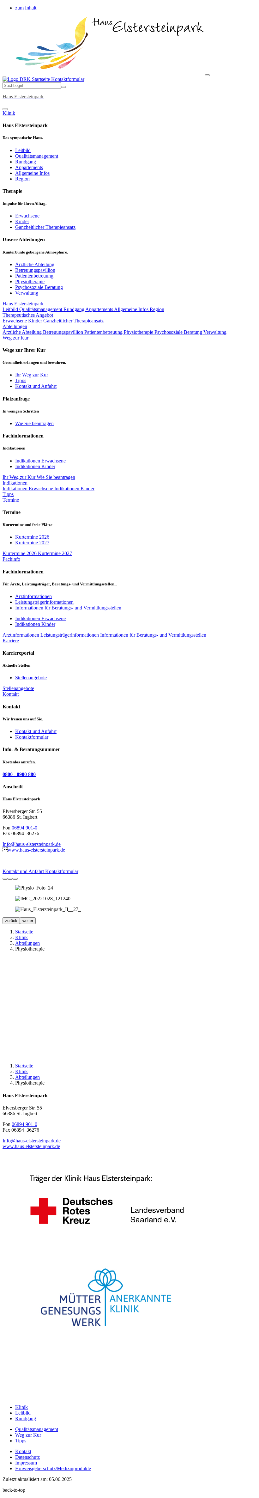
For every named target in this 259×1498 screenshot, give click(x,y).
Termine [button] (11, 500)
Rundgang (25, 161)
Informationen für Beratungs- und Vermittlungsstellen (68, 607)
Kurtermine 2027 (32, 542)
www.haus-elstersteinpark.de (36, 850)
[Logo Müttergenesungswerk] (106, 1341)
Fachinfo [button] (11, 559)
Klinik (21, 937)
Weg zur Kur (28, 1435)
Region (22, 178)
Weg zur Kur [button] (15, 337)
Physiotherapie (30, 281)
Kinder (22, 221)
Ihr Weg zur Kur (31, 374)
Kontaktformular (67, 79)
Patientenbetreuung (34, 275)
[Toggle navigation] (207, 75)
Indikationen (15, 483)
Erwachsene (27, 215)
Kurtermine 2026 (32, 537)
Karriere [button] (11, 640)
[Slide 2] (10, 879)
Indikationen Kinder (35, 466)
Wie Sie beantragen (34, 423)
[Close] (5, 109)
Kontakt (23, 1451)
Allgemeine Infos (32, 173)
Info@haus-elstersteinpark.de (32, 844)
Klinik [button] (9, 113)
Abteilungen (15, 326)
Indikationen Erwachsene (40, 460)
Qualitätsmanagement (36, 156)
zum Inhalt (25, 7)
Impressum (26, 1462)
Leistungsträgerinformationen (44, 602)
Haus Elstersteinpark (23, 303)
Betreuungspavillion (35, 270)
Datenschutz (27, 1457)
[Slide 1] (5, 879)
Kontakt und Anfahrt (36, 386)
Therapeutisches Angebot (28, 315)
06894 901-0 (24, 827)
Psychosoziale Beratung (39, 287)
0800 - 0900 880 (19, 774)
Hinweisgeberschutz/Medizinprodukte (53, 1468)
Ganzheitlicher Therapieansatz (45, 227)
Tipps (20, 380)
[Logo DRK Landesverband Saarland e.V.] (106, 1243)
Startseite (41, 79)
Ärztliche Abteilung (34, 264)
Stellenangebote (31, 677)
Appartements (29, 167)
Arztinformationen (33, 596)
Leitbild (23, 150)
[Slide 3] (15, 879)
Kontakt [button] (11, 694)
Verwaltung (26, 293)
